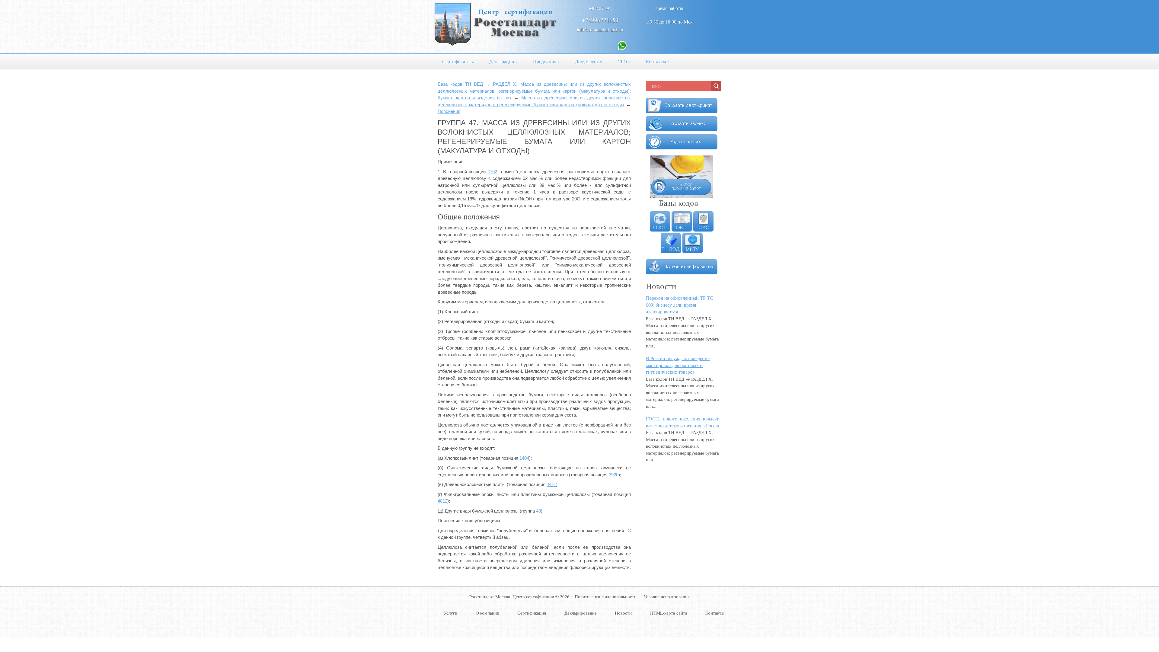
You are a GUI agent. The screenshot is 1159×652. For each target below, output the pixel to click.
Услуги (450, 613)
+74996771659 (600, 20)
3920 (613, 474)
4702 (492, 171)
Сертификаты (458, 61)
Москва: (600, 8)
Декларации (503, 61)
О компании (487, 613)
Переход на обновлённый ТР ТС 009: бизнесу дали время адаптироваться (679, 305)
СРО (624, 61)
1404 (524, 458)
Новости (623, 613)
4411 (551, 484)
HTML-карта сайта (668, 613)
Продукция (546, 61)
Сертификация (531, 613)
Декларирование (580, 613)
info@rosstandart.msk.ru (600, 29)
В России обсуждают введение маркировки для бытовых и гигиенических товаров (678, 365)
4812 (442, 500)
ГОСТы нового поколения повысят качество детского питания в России (683, 422)
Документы (588, 61)
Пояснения (449, 111)
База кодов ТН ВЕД (460, 84)
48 (538, 510)
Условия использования (666, 596)
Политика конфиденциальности (606, 596)
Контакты (658, 61)
